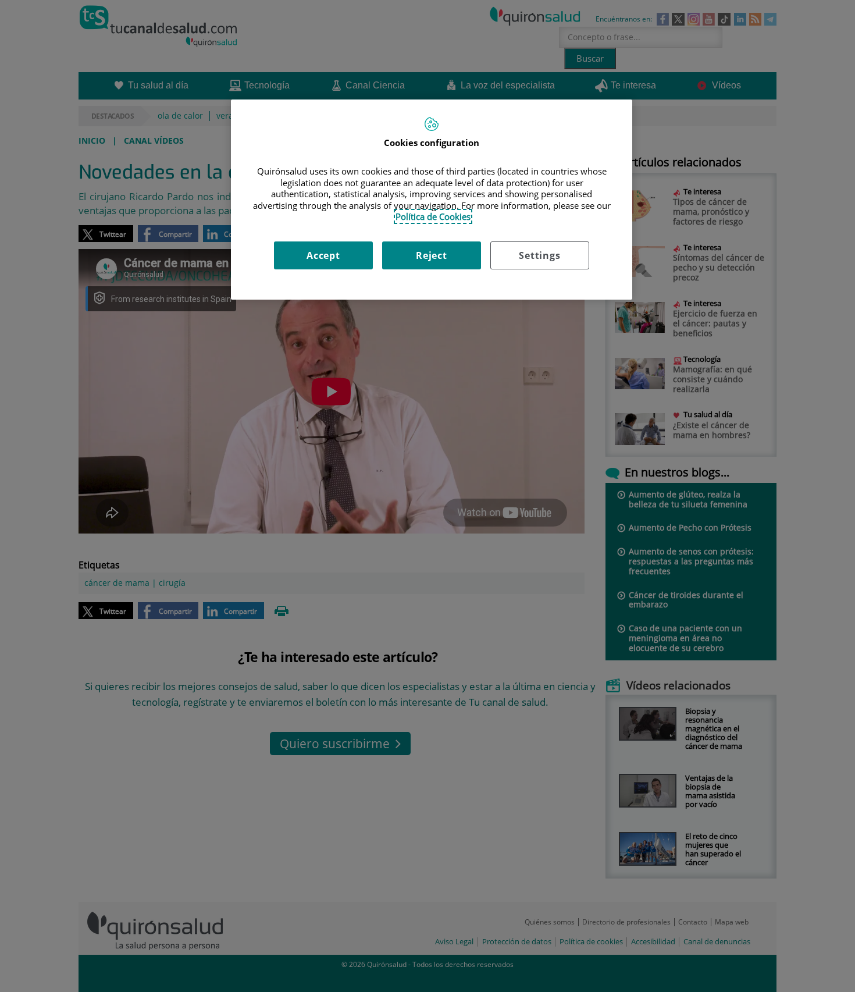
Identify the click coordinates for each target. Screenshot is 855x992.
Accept (323, 255)
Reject (431, 255)
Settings (539, 255)
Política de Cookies (433, 216)
